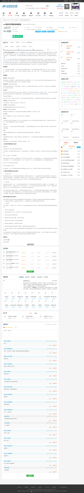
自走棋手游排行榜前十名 (77, 121)
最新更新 (66, 1)
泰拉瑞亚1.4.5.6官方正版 (67, 175)
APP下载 (17, 15)
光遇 (65, 102)
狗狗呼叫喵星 (66, 104)
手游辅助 (45, 318)
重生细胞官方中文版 (44, 8)
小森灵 (62, 66)
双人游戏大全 (66, 121)
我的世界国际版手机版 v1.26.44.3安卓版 (13, 251)
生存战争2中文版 (66, 172)
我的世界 (10, 59)
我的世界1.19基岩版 (72, 93)
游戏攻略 (67, 15)
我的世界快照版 (29, 316)
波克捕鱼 (68, 97)
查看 (16, 29)
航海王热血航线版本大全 (67, 129)
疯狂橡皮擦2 (69, 46)
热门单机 (61, 15)
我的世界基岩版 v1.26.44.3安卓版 (13, 255)
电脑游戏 (24, 15)
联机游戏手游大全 (75, 137)
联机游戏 (17, 46)
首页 (3, 15)
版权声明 (33, 487)
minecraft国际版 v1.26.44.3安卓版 (13, 267)
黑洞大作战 (75, 88)
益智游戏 (6, 46)
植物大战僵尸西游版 (67, 88)
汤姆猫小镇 (63, 63)
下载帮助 (26, 487)
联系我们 (54, 487)
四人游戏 (30, 46)
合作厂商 (47, 487)
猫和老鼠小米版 (70, 51)
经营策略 (9, 318)
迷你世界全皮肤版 (73, 146)
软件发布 (40, 487)
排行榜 (77, 13)
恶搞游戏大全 (66, 137)
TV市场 (66, 13)
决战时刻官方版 (64, 68)
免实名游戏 (24, 46)
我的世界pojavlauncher (48, 316)
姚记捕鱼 (65, 93)
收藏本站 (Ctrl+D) (77, 1)
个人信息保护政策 (63, 487)
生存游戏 (41, 92)
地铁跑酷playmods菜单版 (67, 169)
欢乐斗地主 (74, 84)
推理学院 (63, 82)
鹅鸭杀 (76, 104)
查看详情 (54, 252)
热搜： (26, 8)
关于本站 (19, 487)
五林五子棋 (70, 82)
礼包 (71, 15)
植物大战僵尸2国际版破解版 (68, 166)
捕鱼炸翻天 (68, 84)
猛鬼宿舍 (75, 82)
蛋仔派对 (64, 95)
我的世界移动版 (66, 163)
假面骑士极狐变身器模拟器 (77, 129)
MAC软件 (38, 15)
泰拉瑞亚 (69, 102)
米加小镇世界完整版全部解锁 (68, 160)
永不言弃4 (75, 95)
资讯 (45, 15)
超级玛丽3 (72, 99)
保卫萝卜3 (72, 104)
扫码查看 (9, 31)
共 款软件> (54, 280)
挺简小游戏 (69, 57)
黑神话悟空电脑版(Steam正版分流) (34, 8)
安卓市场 (61, 13)
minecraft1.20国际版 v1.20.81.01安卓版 (13, 263)
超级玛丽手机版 (71, 91)
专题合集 (51, 15)
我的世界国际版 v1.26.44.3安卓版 (13, 259)
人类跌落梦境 (69, 95)
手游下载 (10, 15)
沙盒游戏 (26, 52)
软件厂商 (72, 13)
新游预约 (76, 15)
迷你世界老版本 (66, 154)
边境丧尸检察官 (64, 73)
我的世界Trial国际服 (12, 316)
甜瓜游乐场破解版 (66, 157)
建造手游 (12, 46)
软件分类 (71, 1)
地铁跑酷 (73, 97)
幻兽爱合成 (67, 86)
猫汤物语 (68, 99)
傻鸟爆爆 (63, 71)
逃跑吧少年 (73, 86)
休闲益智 (62, 27)
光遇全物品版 (65, 151)
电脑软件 (31, 15)
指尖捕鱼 (74, 102)
